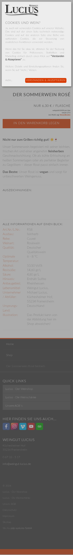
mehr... (8, 80)
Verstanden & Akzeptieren (45, 80)
